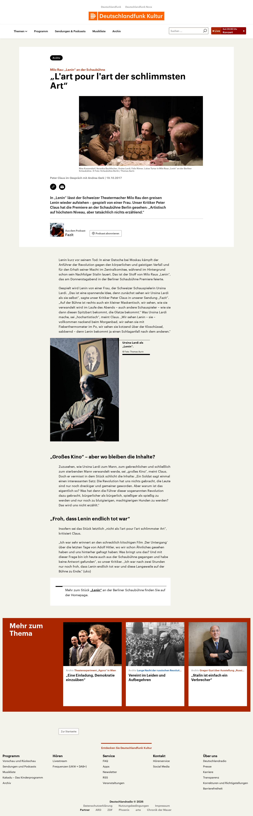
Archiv (116, 31)
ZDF (110, 809)
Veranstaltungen (113, 782)
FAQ (105, 760)
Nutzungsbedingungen (134, 805)
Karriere (208, 771)
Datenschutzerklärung (97, 805)
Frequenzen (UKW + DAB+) (70, 766)
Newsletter (110, 771)
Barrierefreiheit (213, 788)
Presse (207, 766)
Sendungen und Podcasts (19, 766)
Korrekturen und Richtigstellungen (225, 782)
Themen (19, 31)
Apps (106, 766)
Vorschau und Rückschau (19, 760)
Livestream (60, 760)
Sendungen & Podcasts (70, 31)
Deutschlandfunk (111, 6)
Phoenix (124, 809)
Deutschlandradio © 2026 (126, 801)
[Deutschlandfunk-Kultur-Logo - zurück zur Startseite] (126, 16)
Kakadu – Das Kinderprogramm (23, 777)
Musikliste (99, 31)
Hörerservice (161, 760)
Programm (41, 31)
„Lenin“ (96, 590)
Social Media (161, 766)
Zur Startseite (68, 731)
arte (138, 809)
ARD (98, 809)
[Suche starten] (205, 31)
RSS (105, 777)
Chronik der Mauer (159, 809)
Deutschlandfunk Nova (138, 6)
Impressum (162, 805)
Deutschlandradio (214, 760)
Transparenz (211, 777)
